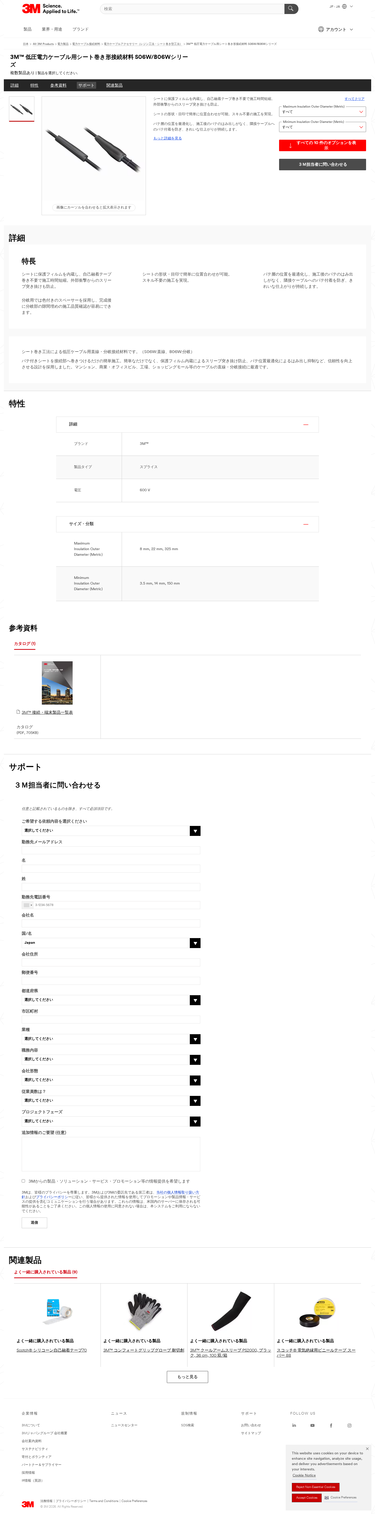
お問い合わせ (251, 1425)
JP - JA (335, 6)
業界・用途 (52, 30)
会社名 (28, 915)
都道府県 (30, 991)
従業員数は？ (34, 1092)
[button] (340, 1498)
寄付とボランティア (37, 1457)
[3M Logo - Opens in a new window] (51, 9)
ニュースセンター (124, 1425)
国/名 (27, 934)
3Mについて (31, 1425)
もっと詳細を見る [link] (167, 138)
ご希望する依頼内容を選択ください (54, 822)
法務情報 (46, 1501)
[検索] (291, 9)
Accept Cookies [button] (306, 1497)
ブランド (80, 30)
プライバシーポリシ (52, 1197)
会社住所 (30, 954)
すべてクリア (355, 99)
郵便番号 (30, 973)
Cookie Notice (304, 1476)
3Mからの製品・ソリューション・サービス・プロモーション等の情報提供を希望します (109, 1182)
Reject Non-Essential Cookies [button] (315, 1487)
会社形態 (30, 1071)
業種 (26, 1030)
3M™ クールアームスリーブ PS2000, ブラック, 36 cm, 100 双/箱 (230, 1353)
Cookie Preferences (134, 1501)
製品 (27, 30)
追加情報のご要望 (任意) (44, 1133)
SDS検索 (187, 1425)
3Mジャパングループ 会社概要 (44, 1433)
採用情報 (28, 1472)
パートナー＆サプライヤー (41, 1465)
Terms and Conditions (103, 1501)
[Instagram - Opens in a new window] (349, 1425)
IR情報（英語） (33, 1480)
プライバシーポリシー (71, 1501)
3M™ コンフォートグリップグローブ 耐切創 (143, 1351)
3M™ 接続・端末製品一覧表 (47, 713)
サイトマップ (251, 1433)
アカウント (336, 30)
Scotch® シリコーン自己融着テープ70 (52, 1351)
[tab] (24, 644)
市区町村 (30, 1012)
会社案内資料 (32, 1441)
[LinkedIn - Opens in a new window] (294, 1425)
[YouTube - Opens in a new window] (312, 1425)
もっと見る (187, 1377)
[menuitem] (14, 85)
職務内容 (30, 1051)
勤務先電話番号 (36, 897)
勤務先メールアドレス (42, 842)
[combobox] (28, 905)
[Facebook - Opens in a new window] (331, 1425)
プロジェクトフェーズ (42, 1112)
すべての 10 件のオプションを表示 (326, 145)
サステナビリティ (35, 1449)
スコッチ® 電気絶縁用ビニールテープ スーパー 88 (316, 1353)
